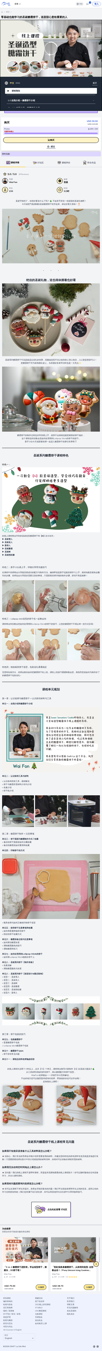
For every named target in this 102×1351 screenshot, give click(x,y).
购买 (52, 140)
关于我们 (70, 1298)
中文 (12, 83)
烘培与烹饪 (7, 1323)
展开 (95, 83)
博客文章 (70, 1304)
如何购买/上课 (41, 1323)
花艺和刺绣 (7, 1307)
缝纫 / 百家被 (8, 1311)
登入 (96, 4)
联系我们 (70, 1301)
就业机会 (38, 1320)
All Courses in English (12, 1330)
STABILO (38, 1307)
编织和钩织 (7, 1301)
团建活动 (38, 1298)
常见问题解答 (72, 1307)
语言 (6, 1335)
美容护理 (7, 1317)
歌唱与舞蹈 (7, 1320)
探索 (16, 4)
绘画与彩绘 (7, 1304)
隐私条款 (70, 1314)
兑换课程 (38, 1314)
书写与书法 (7, 1326)
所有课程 (7, 1298)
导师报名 (38, 1317)
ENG (18, 83)
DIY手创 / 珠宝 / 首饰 (11, 1314)
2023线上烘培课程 (42, 1304)
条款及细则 (71, 1311)
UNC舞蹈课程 (40, 1311)
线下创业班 (39, 1301)
